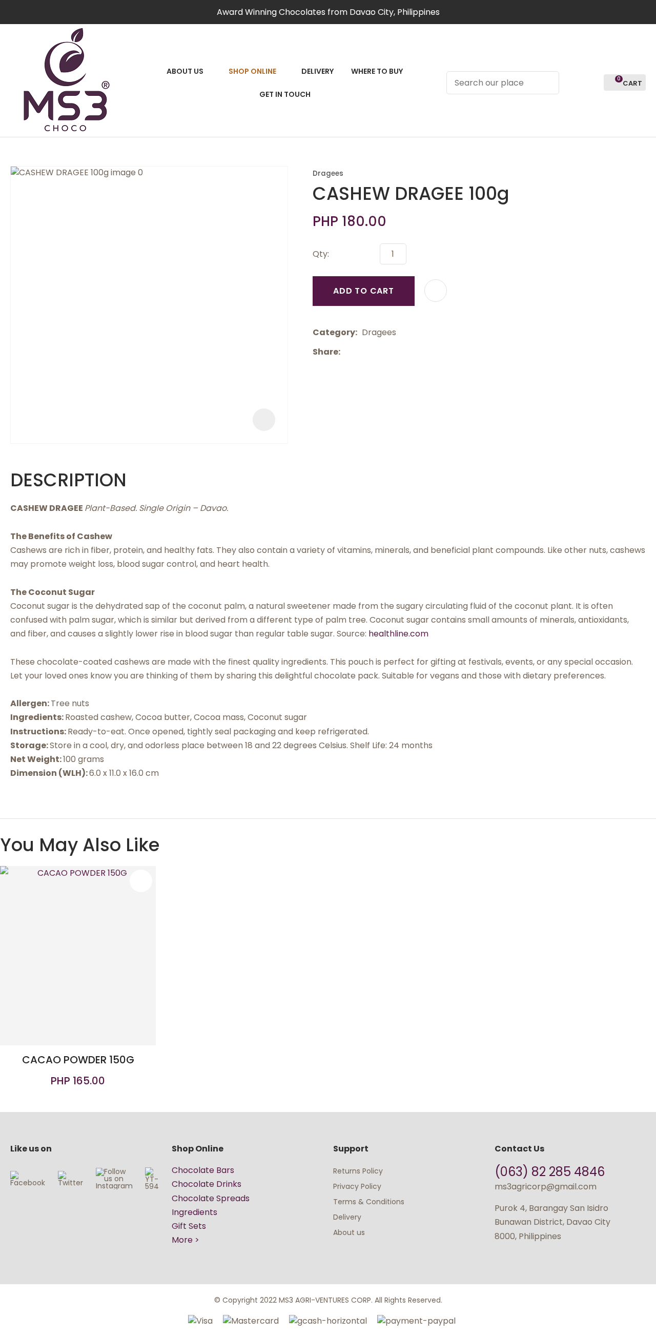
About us (349, 1232)
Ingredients (194, 1212)
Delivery (317, 71)
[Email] (376, 352)
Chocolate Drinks (206, 1184)
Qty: (321, 254)
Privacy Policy (357, 1186)
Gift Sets (189, 1226)
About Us (185, 71)
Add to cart (363, 291)
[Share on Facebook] (346, 351)
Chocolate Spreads (211, 1198)
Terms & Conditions (368, 1202)
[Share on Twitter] (360, 352)
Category (334, 332)
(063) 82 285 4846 (551, 1171)
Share (325, 352)
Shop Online (252, 71)
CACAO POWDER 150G (78, 1060)
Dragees (328, 173)
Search (547, 82)
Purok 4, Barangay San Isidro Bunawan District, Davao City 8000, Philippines (552, 1222)
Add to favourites (141, 881)
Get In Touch (285, 94)
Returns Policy (358, 1171)
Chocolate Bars (203, 1170)
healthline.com (398, 634)
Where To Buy (377, 71)
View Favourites (591, 83)
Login (572, 82)
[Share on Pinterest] (392, 352)
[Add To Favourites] (435, 290)
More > (185, 1240)
